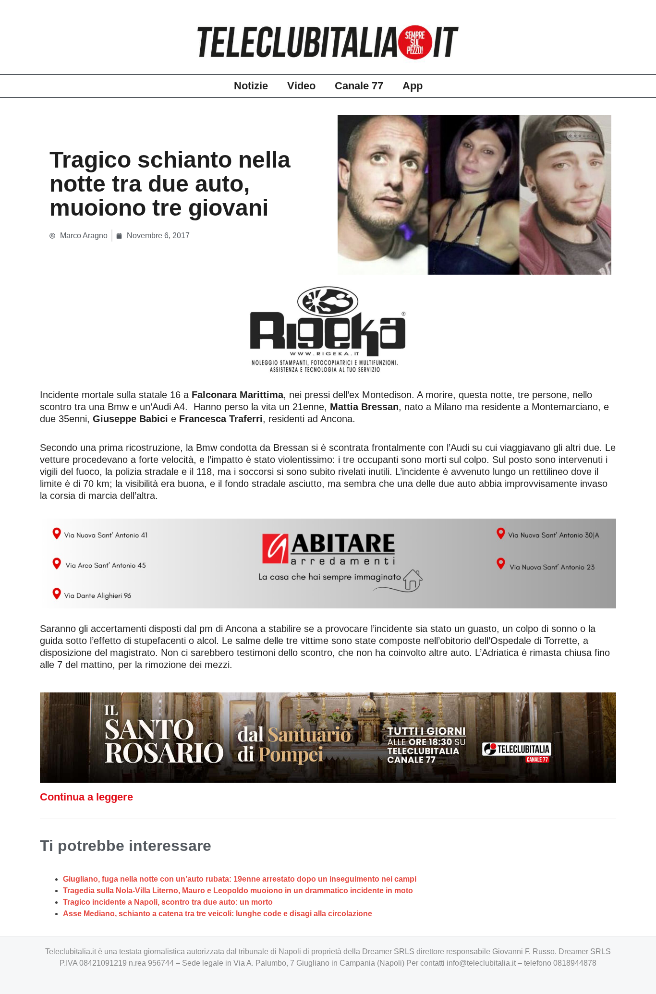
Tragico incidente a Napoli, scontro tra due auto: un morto (168, 902)
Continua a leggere (86, 797)
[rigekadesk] (328, 329)
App (412, 86)
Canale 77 (359, 86)
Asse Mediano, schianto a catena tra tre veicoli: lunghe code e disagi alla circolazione (217, 913)
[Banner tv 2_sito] (328, 737)
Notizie (251, 86)
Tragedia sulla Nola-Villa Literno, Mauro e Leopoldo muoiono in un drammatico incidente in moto (238, 890)
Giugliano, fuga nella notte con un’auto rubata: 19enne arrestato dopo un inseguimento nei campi (239, 879)
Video (301, 86)
